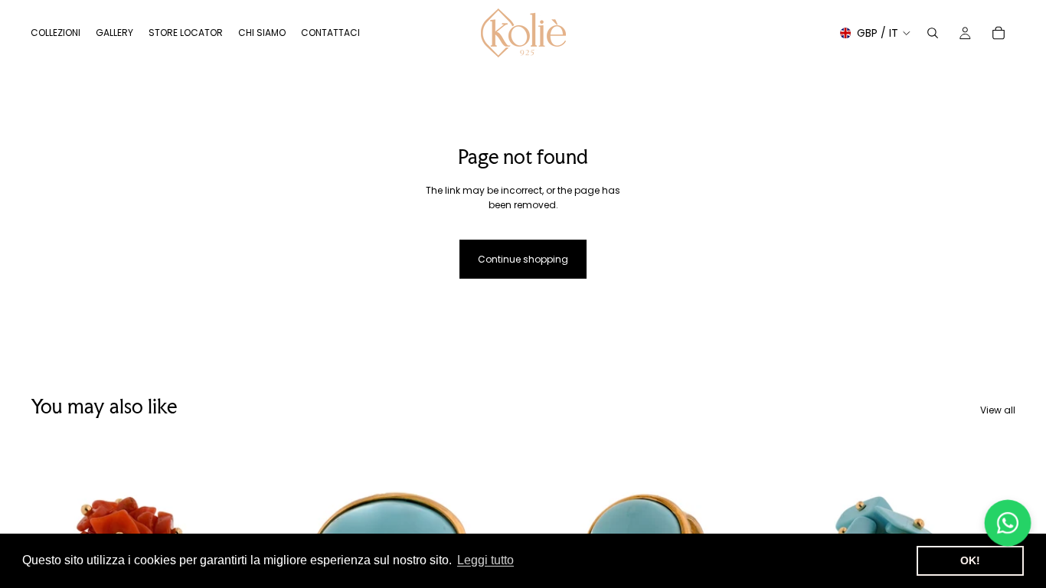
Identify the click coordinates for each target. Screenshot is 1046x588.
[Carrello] (998, 33)
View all (997, 409)
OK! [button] (970, 560)
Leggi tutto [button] (485, 560)
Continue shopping (523, 259)
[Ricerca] (933, 33)
